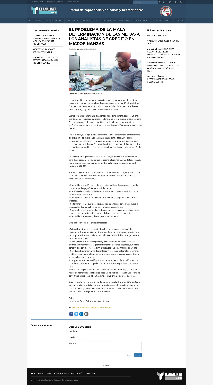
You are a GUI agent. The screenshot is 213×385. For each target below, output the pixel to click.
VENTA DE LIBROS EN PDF (157, 35)
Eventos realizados (108, 21)
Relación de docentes (161, 21)
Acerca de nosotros (55, 2)
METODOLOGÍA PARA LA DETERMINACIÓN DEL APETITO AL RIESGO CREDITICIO (161, 79)
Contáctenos (73, 2)
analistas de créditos (80, 307)
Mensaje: (72, 343)
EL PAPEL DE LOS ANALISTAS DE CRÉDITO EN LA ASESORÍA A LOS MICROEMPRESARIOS (45, 60)
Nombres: (73, 331)
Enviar (138, 355)
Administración (37, 2)
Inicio (33, 373)
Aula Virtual (178, 21)
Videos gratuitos (73, 21)
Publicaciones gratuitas (53, 21)
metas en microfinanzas (101, 307)
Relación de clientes (141, 21)
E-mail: (72, 337)
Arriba (107, 366)
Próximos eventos (90, 21)
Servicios (37, 21)
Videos (49, 373)
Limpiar (129, 355)
